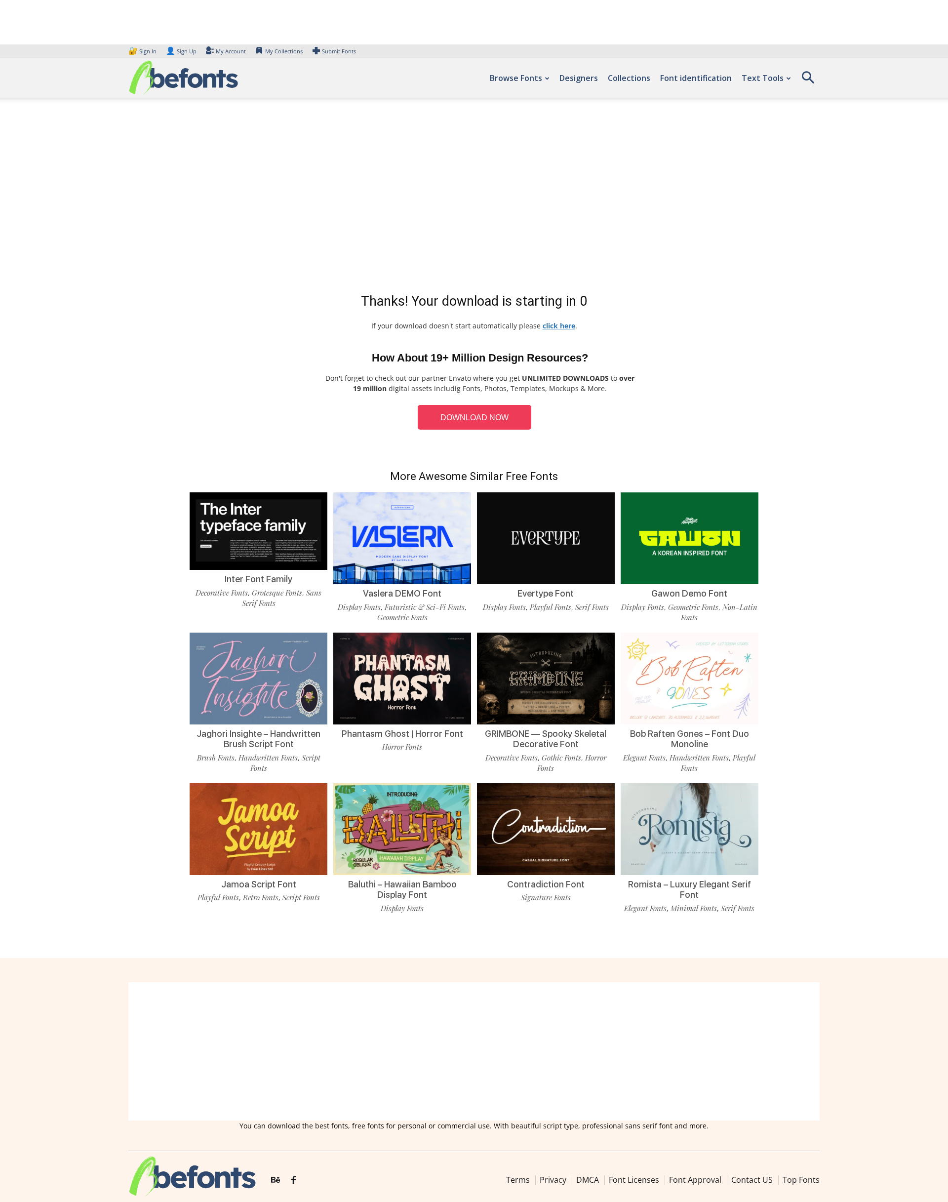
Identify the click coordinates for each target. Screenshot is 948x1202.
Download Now (474, 417)
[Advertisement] (474, 197)
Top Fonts (801, 1179)
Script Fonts (301, 897)
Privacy (553, 1179)
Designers (578, 78)
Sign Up (181, 51)
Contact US (752, 1179)
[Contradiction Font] (546, 828)
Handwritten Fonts (268, 757)
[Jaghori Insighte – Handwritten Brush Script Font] (258, 677)
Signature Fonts (546, 897)
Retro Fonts (260, 897)
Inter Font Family (258, 579)
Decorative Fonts (222, 593)
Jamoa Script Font (258, 884)
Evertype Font (545, 593)
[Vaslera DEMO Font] (402, 537)
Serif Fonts (592, 607)
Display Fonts (359, 607)
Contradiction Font (546, 884)
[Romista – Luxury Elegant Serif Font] (689, 828)
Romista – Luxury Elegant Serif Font (689, 889)
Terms (518, 1179)
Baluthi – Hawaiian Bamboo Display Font (402, 889)
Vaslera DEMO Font (402, 593)
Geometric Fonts (402, 617)
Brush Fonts (216, 757)
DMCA (587, 1179)
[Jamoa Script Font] (258, 828)
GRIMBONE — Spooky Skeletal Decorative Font (545, 739)
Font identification (696, 78)
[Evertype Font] (546, 537)
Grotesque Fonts (277, 593)
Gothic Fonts (561, 757)
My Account (231, 51)
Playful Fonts (550, 607)
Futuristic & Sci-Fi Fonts (425, 607)
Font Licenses (634, 1179)
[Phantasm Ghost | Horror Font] (402, 677)
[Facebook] (293, 1180)
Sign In (143, 51)
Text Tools (763, 78)
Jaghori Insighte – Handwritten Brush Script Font (258, 739)
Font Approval (695, 1179)
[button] (808, 80)
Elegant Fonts (644, 757)
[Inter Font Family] (258, 530)
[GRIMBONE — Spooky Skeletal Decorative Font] (546, 677)
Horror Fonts (402, 747)
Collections (629, 78)
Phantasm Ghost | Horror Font (402, 733)
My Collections (284, 51)
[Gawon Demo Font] (689, 537)
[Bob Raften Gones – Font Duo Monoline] (689, 677)
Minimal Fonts (694, 908)
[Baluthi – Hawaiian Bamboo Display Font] (402, 828)
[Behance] (275, 1180)
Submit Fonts (339, 51)
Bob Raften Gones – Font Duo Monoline (689, 739)
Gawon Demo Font (689, 593)
